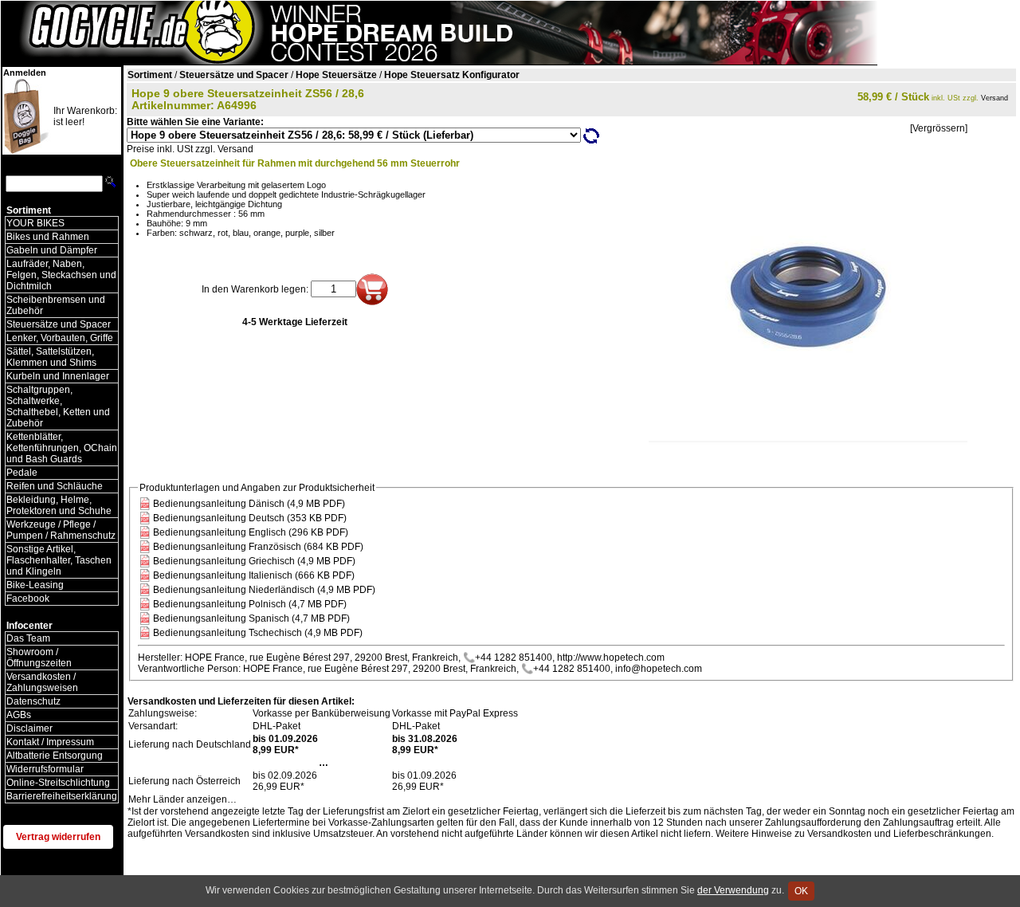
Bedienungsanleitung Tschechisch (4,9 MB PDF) (258, 632)
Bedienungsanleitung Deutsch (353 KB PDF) (250, 518)
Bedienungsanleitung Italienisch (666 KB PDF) (254, 575)
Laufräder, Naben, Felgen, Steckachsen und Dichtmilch (61, 275)
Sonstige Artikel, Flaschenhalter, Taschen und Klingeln (59, 560)
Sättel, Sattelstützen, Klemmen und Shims (51, 357)
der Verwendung (733, 890)
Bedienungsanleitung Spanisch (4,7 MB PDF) (251, 618)
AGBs (18, 714)
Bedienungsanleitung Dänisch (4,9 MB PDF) (249, 503)
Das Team (28, 638)
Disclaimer (29, 728)
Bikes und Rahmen (47, 236)
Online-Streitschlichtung (58, 782)
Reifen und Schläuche (54, 486)
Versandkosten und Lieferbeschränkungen (899, 833)
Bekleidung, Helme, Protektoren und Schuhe (59, 505)
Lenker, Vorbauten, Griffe (59, 338)
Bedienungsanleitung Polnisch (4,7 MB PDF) (250, 604)
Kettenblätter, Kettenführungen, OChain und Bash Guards (61, 448)
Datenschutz (33, 701)
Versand (994, 98)
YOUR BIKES (35, 223)
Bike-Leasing (35, 585)
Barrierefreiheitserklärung (61, 796)
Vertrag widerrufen (58, 836)
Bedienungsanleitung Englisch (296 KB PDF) (250, 532)
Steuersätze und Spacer (58, 324)
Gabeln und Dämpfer (51, 250)
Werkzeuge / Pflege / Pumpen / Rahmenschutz (61, 530)
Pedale (21, 472)
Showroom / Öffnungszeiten (39, 657)
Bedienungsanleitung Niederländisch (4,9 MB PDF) (264, 589)
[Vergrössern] (938, 128)
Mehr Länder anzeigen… (182, 799)
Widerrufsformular (45, 769)
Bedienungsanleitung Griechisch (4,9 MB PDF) (254, 561)
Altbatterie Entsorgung (54, 755)
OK (801, 891)
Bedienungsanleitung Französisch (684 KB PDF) (258, 546)
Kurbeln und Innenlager (57, 376)
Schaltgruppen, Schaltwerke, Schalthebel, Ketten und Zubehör (58, 406)
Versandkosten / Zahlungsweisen (42, 682)
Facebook (27, 598)
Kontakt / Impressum (50, 742)
